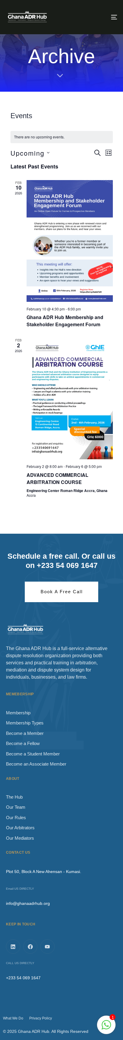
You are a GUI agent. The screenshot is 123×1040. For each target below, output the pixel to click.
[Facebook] (30, 946)
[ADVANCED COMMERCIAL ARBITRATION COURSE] (70, 398)
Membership (18, 712)
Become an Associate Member (36, 763)
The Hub (14, 796)
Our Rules (16, 817)
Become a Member (25, 733)
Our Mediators (20, 838)
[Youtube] (47, 946)
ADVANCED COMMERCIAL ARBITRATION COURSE (57, 478)
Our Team (15, 807)
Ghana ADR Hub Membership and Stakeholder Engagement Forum (65, 321)
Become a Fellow (23, 743)
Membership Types (25, 722)
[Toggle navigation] (98, 17)
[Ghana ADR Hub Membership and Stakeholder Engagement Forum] (70, 241)
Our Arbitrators (20, 827)
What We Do (13, 1018)
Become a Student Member (33, 753)
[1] (106, 1027)
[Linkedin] (13, 946)
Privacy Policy (40, 1018)
